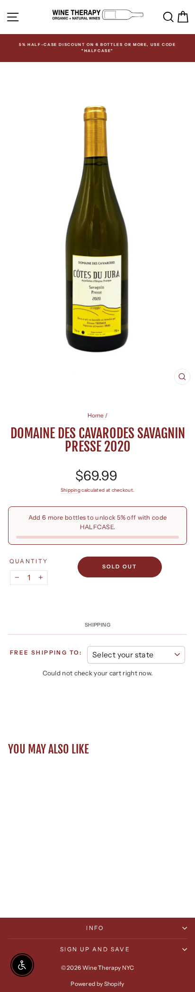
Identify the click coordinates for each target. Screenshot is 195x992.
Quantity (28, 561)
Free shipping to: (46, 652)
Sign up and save (95, 949)
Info (95, 927)
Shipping (70, 490)
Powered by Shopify (97, 983)
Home (96, 415)
